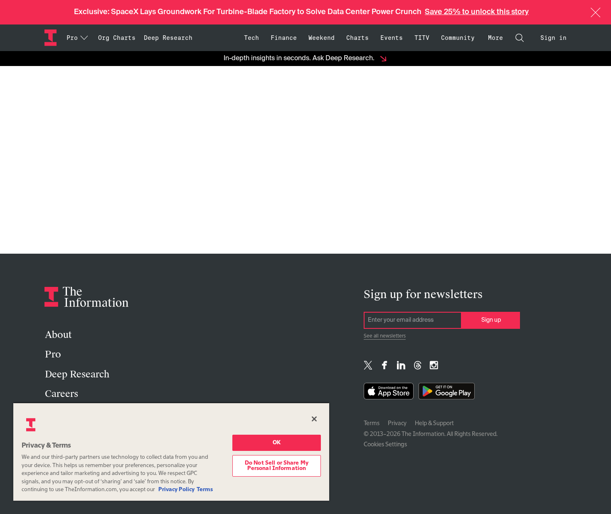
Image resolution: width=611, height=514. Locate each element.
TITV (421, 38)
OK (277, 442)
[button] (595, 12)
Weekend (321, 38)
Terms (371, 423)
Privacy (397, 423)
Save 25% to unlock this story (477, 12)
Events (391, 38)
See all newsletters (385, 336)
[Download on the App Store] (389, 393)
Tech (251, 38)
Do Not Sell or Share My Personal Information (276, 465)
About (58, 335)
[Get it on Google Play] (447, 393)
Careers (61, 394)
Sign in (553, 38)
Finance (284, 38)
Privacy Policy (176, 489)
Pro (53, 354)
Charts (357, 38)
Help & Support (434, 423)
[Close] (314, 419)
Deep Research (168, 38)
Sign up (491, 320)
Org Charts (117, 38)
